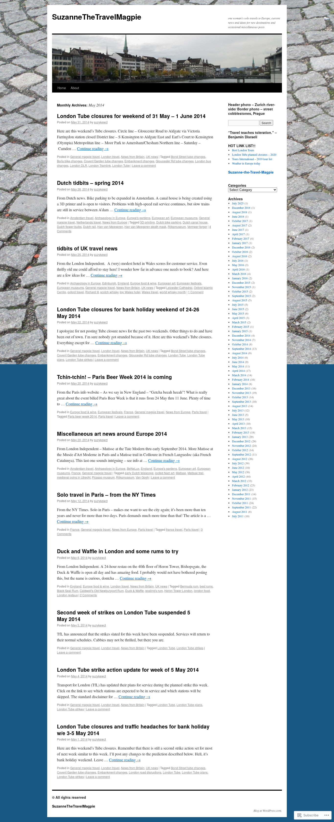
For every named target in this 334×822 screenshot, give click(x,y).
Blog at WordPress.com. (268, 810)
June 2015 (238, 309)
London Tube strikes (79, 359)
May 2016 (238, 265)
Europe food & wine (143, 283)
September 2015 (241, 296)
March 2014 (239, 375)
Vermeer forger (197, 226)
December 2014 (241, 335)
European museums (184, 218)
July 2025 (238, 203)
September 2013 (241, 401)
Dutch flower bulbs (69, 226)
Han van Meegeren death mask (145, 226)
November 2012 (241, 445)
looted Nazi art (164, 473)
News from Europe (114, 222)
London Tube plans (189, 705)
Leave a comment (144, 165)
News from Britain (133, 156)
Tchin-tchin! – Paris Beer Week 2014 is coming (114, 376)
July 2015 (238, 304)
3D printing (147, 222)
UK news (152, 156)
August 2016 (239, 256)
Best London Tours (243, 150)
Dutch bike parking (168, 222)
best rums (206, 586)
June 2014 (238, 362)
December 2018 (241, 208)
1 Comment (195, 292)
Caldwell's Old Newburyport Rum (102, 590)
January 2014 (240, 384)
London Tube (121, 165)
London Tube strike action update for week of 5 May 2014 (128, 669)
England (123, 283)
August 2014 (239, 353)
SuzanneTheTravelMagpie (96, 16)
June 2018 (238, 216)
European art (160, 218)
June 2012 (238, 468)
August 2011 (239, 512)
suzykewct (101, 122)
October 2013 (240, 397)
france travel (174, 529)
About (75, 87)
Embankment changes (139, 161)
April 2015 (238, 318)
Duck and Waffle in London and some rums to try (117, 551)
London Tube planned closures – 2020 (254, 154)
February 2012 (240, 485)
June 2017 (238, 230)
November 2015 (241, 287)
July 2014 (238, 357)
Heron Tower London (178, 590)
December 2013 (241, 388)
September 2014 (241, 349)
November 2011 (241, 498)
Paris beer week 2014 (82, 416)
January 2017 (240, 243)
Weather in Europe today (246, 163)
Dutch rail (89, 226)
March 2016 (239, 274)
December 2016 (241, 247)
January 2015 (240, 331)
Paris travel (199, 412)
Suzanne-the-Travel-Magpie (251, 172)
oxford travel (75, 292)
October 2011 (240, 503)
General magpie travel (85, 156)
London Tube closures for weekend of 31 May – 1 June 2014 (131, 115)
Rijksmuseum (177, 226)
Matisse (181, 473)
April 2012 (238, 476)
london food (202, 590)
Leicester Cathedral (179, 287)
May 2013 (238, 419)
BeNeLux (133, 468)
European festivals (189, 283)
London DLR (78, 165)
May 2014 (238, 366)
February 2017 (240, 238)
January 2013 (240, 437)
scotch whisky (109, 292)
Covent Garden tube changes (103, 161)
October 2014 (240, 344)
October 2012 (240, 450)
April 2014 (238, 371)
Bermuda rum (189, 586)
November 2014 (241, 340)
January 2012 (240, 490)
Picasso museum (103, 477)
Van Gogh (142, 477)
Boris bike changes (69, 161)
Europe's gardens (138, 218)
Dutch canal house (195, 222)
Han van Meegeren (110, 226)
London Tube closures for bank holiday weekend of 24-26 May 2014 (128, 312)
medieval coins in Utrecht (73, 477)
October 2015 (240, 291)
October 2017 (240, 221)
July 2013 (238, 410)
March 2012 (239, 481)
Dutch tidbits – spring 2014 (90, 182)
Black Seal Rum (67, 590)
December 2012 (241, 441)
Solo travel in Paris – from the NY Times (106, 494)
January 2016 (240, 278)
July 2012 (238, 463)
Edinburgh (109, 283)
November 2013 (241, 393)
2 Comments (88, 595)
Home (61, 87)
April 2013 (238, 423)
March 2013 (239, 428)
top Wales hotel (130, 292)
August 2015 (239, 300)
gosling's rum (154, 590)
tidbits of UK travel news (87, 248)
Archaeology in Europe (110, 218)
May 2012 (238, 472)
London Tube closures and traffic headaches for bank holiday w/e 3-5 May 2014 (133, 730)
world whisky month (173, 292)
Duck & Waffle (134, 590)
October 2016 (240, 252)
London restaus (67, 595)
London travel (110, 156)
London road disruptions (145, 772)
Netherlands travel (89, 222)
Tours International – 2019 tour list (252, 159)
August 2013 (239, 406)
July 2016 (238, 260)
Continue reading (93, 148)
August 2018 (239, 212)
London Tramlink (100, 165)
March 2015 (239, 322)
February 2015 (240, 327)
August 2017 (239, 225)
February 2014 (240, 379)
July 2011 (238, 516)
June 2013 (238, 415)
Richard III (92, 292)
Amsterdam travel (81, 218)
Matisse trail (195, 473)
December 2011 (241, 494)
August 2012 (239, 459)
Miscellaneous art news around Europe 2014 (112, 433)
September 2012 (241, 454)
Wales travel (150, 292)
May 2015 (238, 313)
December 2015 (241, 282)
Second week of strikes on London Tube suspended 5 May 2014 (123, 615)
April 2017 (238, 234)
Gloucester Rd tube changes (175, 161)
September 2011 (241, 507)
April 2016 (238, 269)
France (128, 412)
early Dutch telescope (139, 473)
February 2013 (240, 432)
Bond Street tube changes (188, 156)
